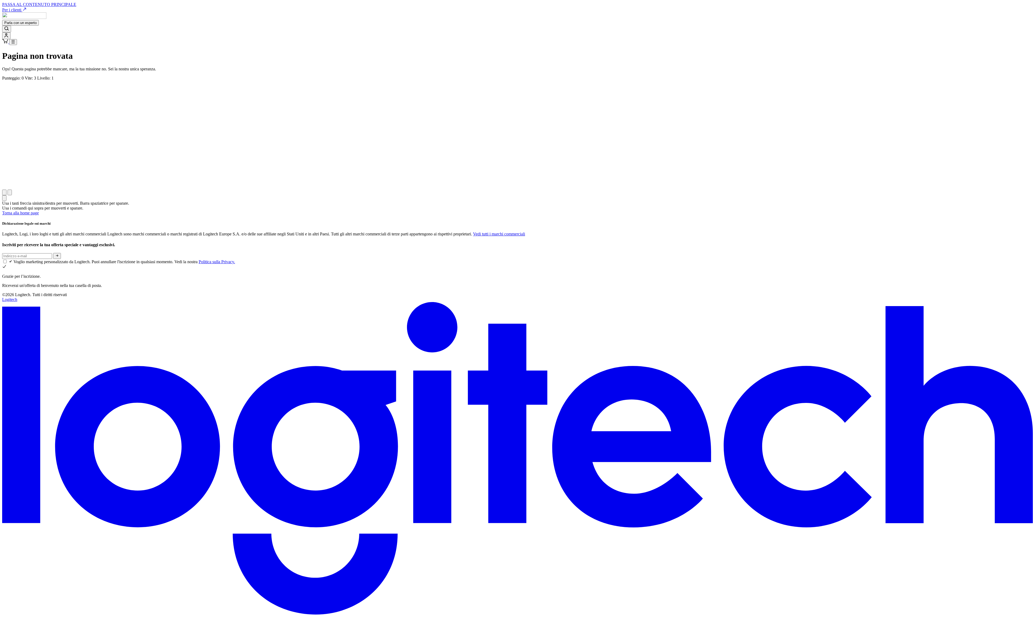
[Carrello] (5, 42)
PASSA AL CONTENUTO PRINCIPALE (39, 4)
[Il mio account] (6, 35)
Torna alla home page (20, 213)
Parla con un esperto (20, 23)
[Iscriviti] (57, 256)
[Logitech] (24, 17)
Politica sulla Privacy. (217, 261)
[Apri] (13, 42)
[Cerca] (6, 29)
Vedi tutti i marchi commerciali (499, 234)
